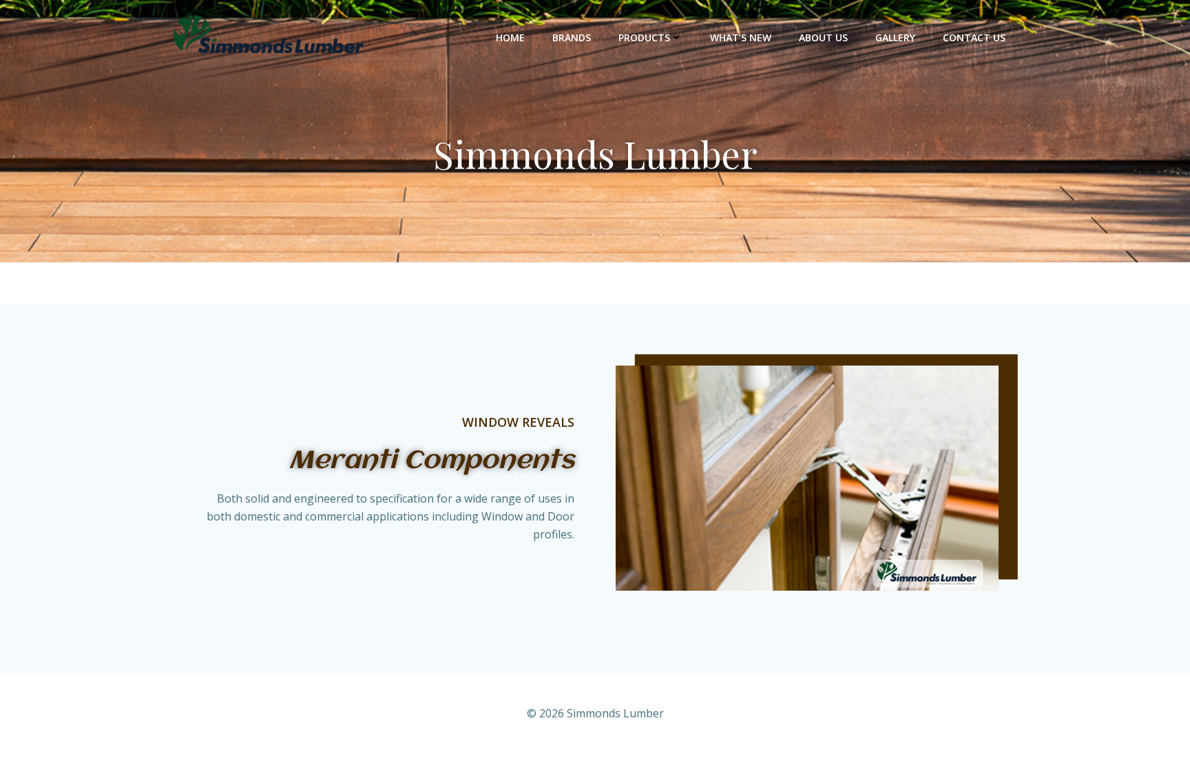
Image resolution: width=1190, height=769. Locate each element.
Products (644, 37)
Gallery (895, 37)
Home (510, 37)
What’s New (740, 37)
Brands (571, 37)
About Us (823, 37)
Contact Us (974, 37)
